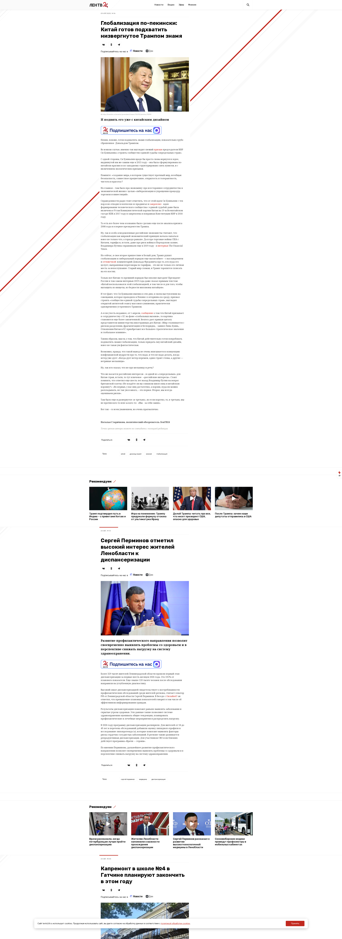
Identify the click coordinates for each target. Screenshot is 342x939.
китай (123, 454)
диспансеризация (158, 779)
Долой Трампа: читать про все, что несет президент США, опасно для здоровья (192, 516)
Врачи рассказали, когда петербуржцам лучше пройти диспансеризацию (107, 842)
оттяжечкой (109, 261)
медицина (143, 779)
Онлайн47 (171, 696)
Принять (295, 923)
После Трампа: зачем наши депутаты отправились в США (233, 515)
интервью (163, 245)
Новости (158, 4)
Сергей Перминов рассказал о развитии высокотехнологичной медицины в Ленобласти (191, 843)
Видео (171, 4)
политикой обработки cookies (175, 923)
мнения (149, 454)
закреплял (155, 204)
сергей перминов (128, 779)
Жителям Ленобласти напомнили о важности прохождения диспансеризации (145, 843)
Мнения (192, 4)
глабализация (161, 454)
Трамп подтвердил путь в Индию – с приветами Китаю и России (107, 516)
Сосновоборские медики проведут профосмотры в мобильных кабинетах (230, 842)
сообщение (147, 313)
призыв (158, 149)
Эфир (181, 4)
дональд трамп (135, 454)
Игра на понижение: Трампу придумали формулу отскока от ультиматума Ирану (148, 516)
